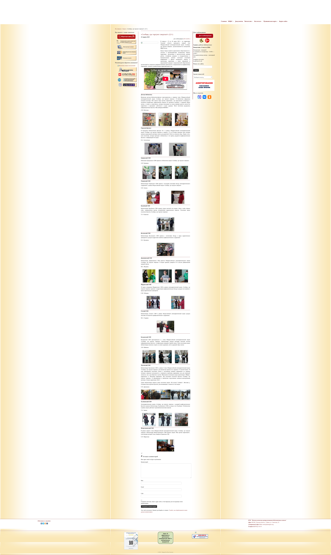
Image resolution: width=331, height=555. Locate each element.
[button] (2, 2)
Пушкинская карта (270, 21)
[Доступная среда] (201, 40)
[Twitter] (43, 523)
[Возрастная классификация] (207, 40)
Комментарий (144, 462)
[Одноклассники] (209, 97)
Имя (142, 480)
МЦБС (230, 21)
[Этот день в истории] (200, 532)
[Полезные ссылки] (126, 58)
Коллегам (257, 21)
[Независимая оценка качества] (126, 41)
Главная (224, 21)
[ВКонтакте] (41, 523)
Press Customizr (170, 552)
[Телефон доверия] (200, 536)
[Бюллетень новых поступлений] (126, 65)
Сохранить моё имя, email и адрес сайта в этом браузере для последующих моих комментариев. (162, 502)
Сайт (142, 493)
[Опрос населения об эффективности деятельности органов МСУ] (165, 537)
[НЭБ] (126, 74)
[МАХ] (199, 97)
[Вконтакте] (204, 97)
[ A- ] (188, 38)
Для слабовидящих (205, 35)
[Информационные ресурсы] (126, 52)
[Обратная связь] (126, 36)
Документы (239, 21)
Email (142, 487)
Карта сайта (283, 21)
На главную (118, 29)
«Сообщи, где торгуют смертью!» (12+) (157, 34)
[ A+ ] (185, 38)
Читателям (248, 21)
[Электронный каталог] (126, 47)
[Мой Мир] (47, 523)
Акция (124, 29)
